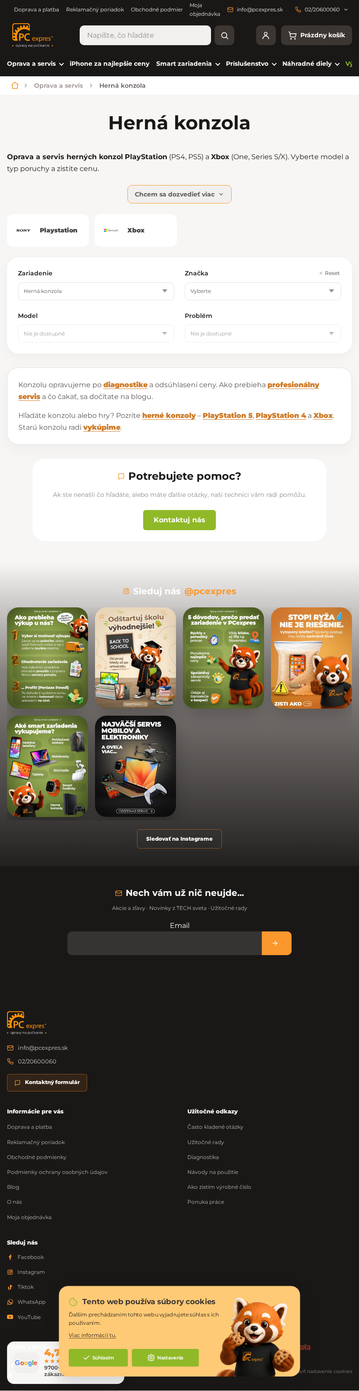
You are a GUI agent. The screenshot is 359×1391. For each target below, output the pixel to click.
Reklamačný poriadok (95, 9)
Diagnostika (203, 1157)
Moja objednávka (29, 1217)
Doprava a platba (36, 9)
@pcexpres (210, 591)
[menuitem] (35, 63)
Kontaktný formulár (52, 1082)
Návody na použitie (212, 1172)
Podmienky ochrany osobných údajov (57, 1172)
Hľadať (224, 35)
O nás (14, 1201)
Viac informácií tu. (92, 1335)
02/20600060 (37, 1061)
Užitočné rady (205, 1142)
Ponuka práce (205, 1201)
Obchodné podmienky (160, 9)
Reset (332, 273)
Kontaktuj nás (179, 520)
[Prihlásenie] (266, 35)
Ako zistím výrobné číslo (219, 1187)
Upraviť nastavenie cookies (320, 1371)
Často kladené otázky (215, 1127)
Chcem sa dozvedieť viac (175, 194)
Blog (13, 1187)
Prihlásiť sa (277, 943)
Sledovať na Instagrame (179, 838)
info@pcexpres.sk (43, 1047)
